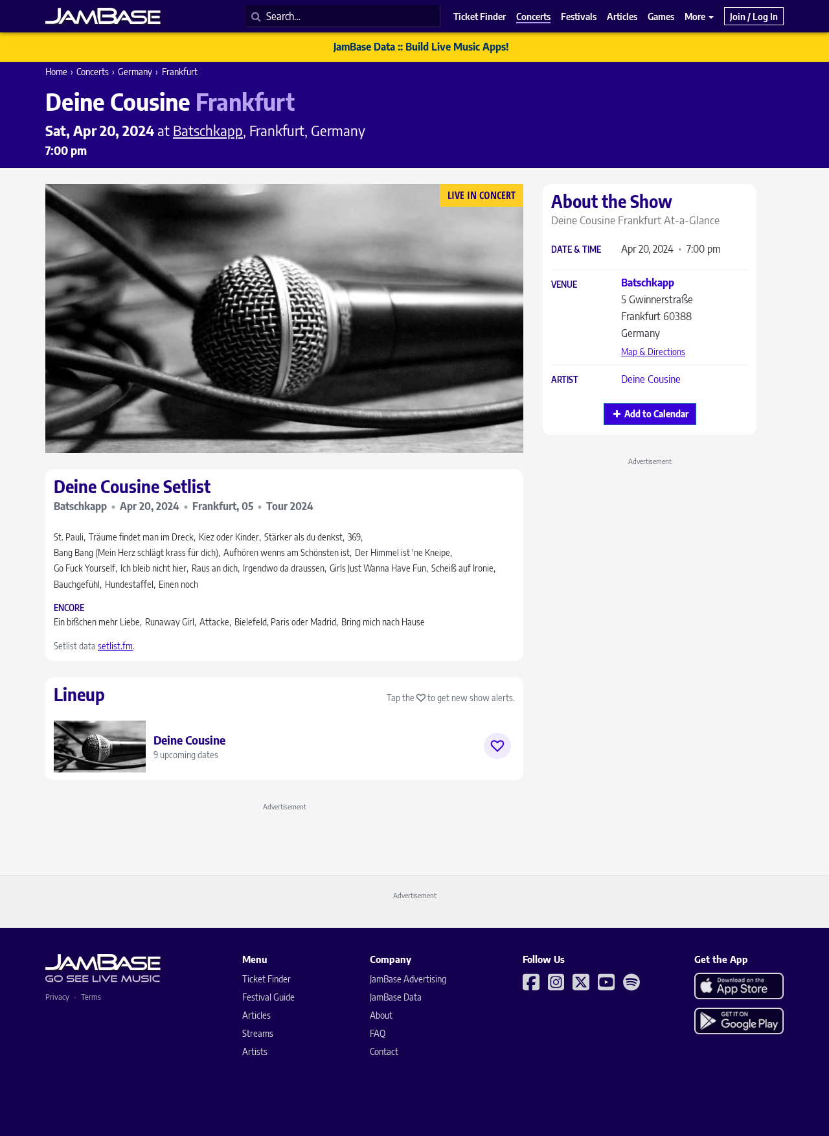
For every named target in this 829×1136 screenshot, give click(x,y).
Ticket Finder (266, 978)
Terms (91, 997)
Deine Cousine (651, 379)
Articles (256, 1015)
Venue (564, 285)
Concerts (92, 71)
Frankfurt (180, 71)
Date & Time (576, 250)
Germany (135, 71)
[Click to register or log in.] (497, 746)
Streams (257, 1033)
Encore (69, 608)
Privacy (57, 997)
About (381, 1015)
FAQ (377, 1033)
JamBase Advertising (408, 978)
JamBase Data (396, 997)
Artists (254, 1051)
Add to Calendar (656, 413)
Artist (564, 380)
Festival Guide (268, 997)
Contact (384, 1051)
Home (56, 71)
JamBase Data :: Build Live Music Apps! (421, 46)
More (696, 16)
